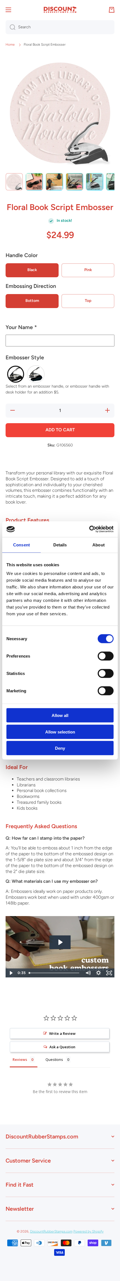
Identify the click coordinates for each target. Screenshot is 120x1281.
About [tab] (98, 544)
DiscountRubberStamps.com (51, 1231)
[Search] (10, 27)
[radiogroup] (60, 374)
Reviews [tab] (20, 1059)
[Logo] (60, 9)
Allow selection (60, 731)
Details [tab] (60, 544)
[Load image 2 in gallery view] (34, 181)
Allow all (60, 715)
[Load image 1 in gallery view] (14, 181)
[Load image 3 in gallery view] (54, 181)
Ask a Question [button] (62, 1046)
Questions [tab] (54, 1059)
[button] (60, 330)
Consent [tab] (21, 544)
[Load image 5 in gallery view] (94, 181)
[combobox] (60, 27)
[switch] (106, 656)
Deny (60, 748)
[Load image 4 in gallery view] (74, 181)
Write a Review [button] (62, 1033)
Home (10, 44)
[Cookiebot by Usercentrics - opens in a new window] (89, 529)
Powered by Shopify (88, 1231)
